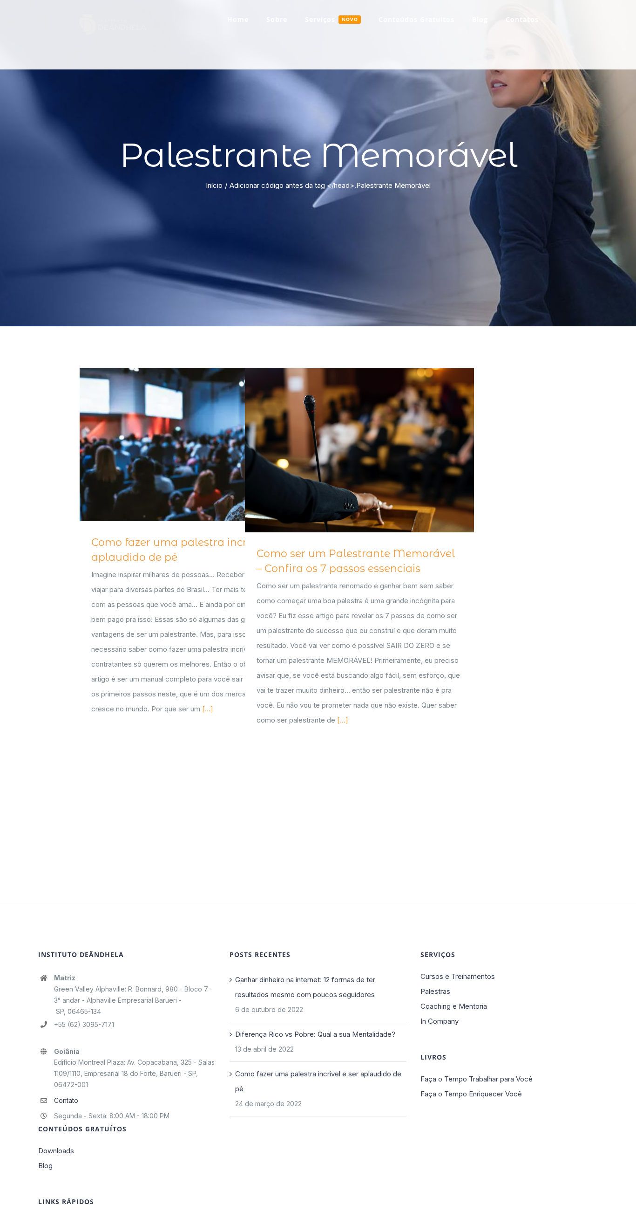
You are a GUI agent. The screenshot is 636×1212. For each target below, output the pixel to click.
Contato (66, 1100)
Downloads (56, 1150)
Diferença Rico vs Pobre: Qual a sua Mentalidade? (315, 1034)
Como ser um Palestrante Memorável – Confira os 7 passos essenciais (345, 450)
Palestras (435, 991)
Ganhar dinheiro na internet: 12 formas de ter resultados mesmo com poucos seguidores (305, 987)
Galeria (207, 444)
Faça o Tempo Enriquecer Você (471, 1093)
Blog (45, 1165)
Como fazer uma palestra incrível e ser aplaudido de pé (180, 444)
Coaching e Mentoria (453, 1006)
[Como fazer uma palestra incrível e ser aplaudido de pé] (194, 444)
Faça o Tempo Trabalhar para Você (476, 1078)
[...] (207, 708)
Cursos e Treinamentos (457, 976)
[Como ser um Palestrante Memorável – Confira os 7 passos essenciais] (359, 450)
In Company (439, 1021)
